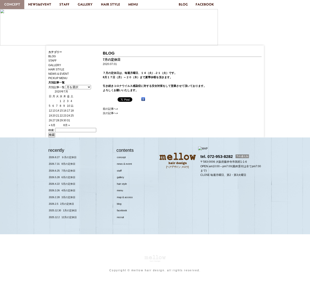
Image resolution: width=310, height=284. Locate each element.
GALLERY (85, 4)
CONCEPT (12, 4)
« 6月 (52, 125)
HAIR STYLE (111, 4)
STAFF (65, 4)
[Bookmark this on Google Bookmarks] (143, 99)
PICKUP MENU (57, 78)
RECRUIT (120, 217)
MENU (134, 4)
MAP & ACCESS (159, 4)
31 (68, 120)
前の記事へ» (110, 108)
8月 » (66, 125)
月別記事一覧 (56, 87)
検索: (51, 130)
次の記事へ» (110, 113)
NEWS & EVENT (40, 4)
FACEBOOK (205, 4)
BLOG (183, 4)
